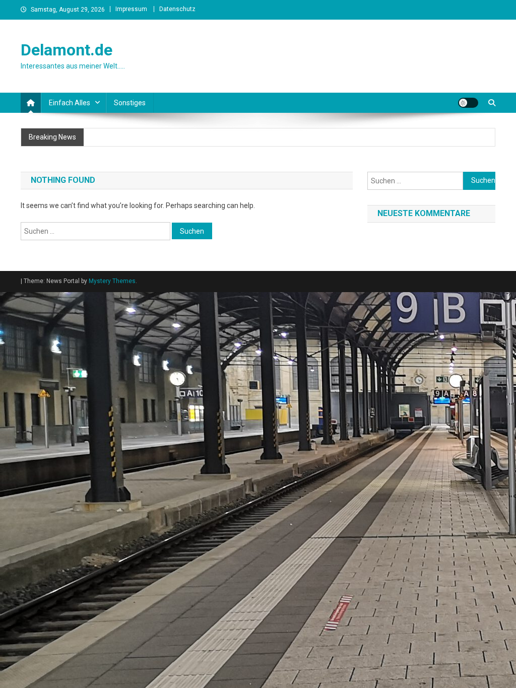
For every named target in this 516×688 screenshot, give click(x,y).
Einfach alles (69, 103)
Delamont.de (66, 49)
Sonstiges (130, 103)
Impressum (131, 9)
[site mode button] (468, 103)
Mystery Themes (112, 281)
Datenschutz (177, 9)
